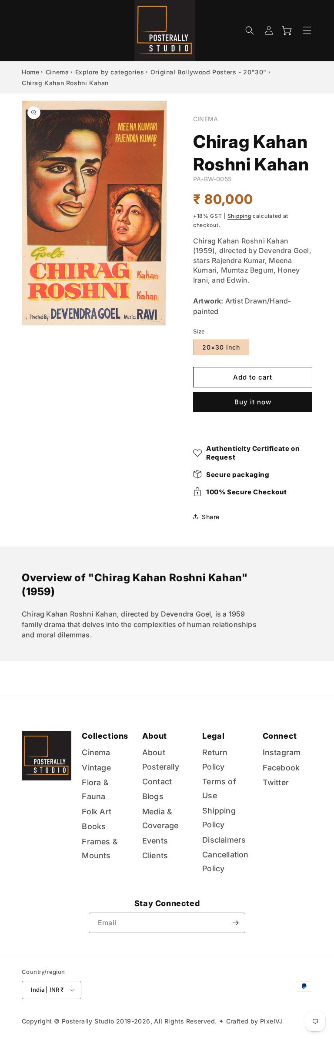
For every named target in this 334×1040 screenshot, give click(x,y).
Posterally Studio (88, 1021)
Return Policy (214, 759)
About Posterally (160, 759)
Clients (155, 855)
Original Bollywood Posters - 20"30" (208, 72)
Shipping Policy (219, 817)
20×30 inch (221, 347)
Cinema (57, 72)
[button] (249, 30)
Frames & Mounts (100, 848)
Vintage (96, 767)
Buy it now (252, 402)
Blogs (153, 796)
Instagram (282, 752)
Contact (157, 781)
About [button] (154, 735)
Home (30, 72)
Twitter (276, 782)
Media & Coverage (160, 818)
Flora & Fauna (95, 789)
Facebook (281, 767)
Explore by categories (109, 72)
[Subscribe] (235, 923)
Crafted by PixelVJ (254, 1021)
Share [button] (211, 516)
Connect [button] (280, 735)
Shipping (239, 216)
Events (155, 840)
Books (94, 826)
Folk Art (96, 811)
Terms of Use (219, 788)
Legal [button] (213, 735)
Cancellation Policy (225, 861)
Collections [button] (105, 735)
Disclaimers (224, 839)
